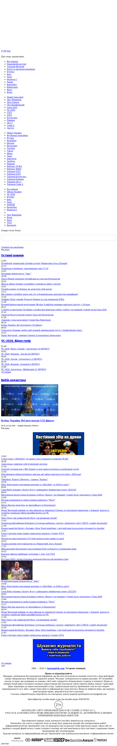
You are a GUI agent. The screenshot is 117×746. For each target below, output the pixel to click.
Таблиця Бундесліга (16, 176)
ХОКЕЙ (11, 204)
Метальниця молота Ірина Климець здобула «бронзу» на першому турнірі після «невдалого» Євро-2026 (51, 495)
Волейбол (11, 140)
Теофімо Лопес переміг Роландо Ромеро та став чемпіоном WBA (32, 299)
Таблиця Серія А (15, 184)
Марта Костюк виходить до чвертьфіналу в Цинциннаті (28, 505)
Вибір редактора (13, 380)
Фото (9, 89)
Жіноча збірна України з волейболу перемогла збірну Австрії (30, 284)
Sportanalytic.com (55, 668)
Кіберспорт (12, 87)
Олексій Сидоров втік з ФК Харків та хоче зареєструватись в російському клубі (40, 469)
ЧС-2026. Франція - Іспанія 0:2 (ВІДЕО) (20, 364)
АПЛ (9, 115)
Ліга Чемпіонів (14, 99)
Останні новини (12, 255)
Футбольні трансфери (17, 135)
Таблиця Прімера (15, 179)
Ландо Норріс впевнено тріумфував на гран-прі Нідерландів (30, 279)
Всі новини (12, 61)
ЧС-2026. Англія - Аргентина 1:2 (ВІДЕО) (21, 359)
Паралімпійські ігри (16, 64)
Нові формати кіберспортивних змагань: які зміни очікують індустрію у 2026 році (41, 474)
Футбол (10, 71)
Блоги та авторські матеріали (21, 69)
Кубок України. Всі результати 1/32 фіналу (21, 325)
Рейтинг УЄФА (14, 166)
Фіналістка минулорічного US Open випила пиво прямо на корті (32, 538)
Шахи (10, 153)
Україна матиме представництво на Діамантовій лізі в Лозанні (31, 543)
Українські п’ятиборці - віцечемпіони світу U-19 (24, 268)
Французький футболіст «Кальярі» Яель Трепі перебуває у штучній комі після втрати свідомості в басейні (52, 528)
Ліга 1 (10, 123)
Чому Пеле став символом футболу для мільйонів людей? (29, 518)
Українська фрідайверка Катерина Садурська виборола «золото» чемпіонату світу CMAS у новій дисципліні (54, 523)
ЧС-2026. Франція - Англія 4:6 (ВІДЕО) (20, 354)
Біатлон (10, 143)
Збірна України (14, 133)
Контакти (11, 225)
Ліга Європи (13, 102)
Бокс (9, 74)
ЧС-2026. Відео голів (16, 341)
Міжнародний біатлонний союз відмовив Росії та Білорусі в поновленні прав (38, 549)
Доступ (10, 128)
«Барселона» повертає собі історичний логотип (24, 464)
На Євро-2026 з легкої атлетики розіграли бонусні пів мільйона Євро (34, 559)
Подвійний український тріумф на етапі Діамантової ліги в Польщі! (34, 263)
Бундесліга (12, 117)
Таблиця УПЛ (14, 171)
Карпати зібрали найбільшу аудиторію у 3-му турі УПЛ (28, 554)
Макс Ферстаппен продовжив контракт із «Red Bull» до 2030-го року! (35, 484)
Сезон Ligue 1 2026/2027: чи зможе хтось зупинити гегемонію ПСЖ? (34, 459)
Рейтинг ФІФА (14, 169)
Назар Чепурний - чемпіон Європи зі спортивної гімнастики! (31, 335)
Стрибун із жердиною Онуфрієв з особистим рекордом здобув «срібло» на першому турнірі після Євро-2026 (54, 309)
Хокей (10, 82)
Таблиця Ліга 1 (14, 181)
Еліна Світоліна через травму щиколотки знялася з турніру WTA (32, 533)
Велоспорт (12, 145)
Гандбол (11, 148)
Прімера (11, 120)
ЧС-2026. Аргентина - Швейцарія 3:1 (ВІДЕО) (23, 369)
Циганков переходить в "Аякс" (16, 273)
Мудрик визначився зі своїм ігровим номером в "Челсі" (28, 500)
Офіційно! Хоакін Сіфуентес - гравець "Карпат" (24, 479)
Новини (11, 163)
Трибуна (11, 161)
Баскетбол (12, 84)
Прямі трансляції (15, 97)
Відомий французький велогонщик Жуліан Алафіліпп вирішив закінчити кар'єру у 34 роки (45, 304)
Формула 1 (12, 79)
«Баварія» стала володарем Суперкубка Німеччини (26, 320)
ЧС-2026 (11, 110)
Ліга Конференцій (15, 105)
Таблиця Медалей (15, 66)
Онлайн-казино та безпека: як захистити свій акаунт (26, 289)
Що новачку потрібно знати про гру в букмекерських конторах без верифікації (39, 294)
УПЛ (9, 112)
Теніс (9, 77)
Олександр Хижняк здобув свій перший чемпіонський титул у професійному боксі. (41, 330)
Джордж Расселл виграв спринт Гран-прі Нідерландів (27, 315)
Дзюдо (10, 151)
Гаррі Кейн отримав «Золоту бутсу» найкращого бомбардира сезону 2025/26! (38, 489)
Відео (9, 92)
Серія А (10, 125)
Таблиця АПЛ (14, 174)
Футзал (10, 138)
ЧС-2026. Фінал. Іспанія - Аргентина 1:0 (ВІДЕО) (25, 349)
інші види (11, 158)
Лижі (9, 156)
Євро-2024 (12, 107)
